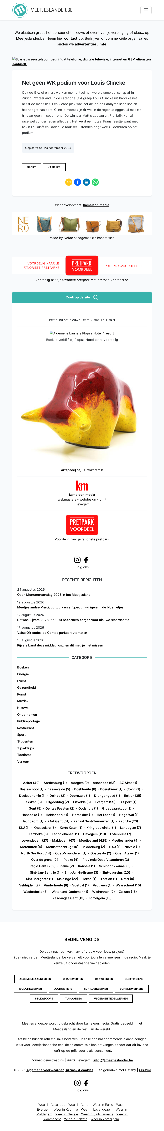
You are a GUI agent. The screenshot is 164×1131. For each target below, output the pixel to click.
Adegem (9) (80, 783)
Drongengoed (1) (107, 796)
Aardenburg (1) (55, 783)
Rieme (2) (67, 866)
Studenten (25, 741)
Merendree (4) (31, 847)
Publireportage (28, 721)
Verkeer (23, 762)
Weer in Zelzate (75, 1119)
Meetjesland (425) (93, 840)
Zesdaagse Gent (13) (68, 898)
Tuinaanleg (73, 998)
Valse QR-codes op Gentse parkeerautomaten (52, 633)
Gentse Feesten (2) (59, 808)
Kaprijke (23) (128, 821)
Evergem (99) (105, 802)
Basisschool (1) (31, 789)
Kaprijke (54, 167)
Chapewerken (73, 978)
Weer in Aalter (79, 1105)
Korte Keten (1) (71, 828)
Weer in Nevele (66, 1114)
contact (70, 38)
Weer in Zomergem (105, 1119)
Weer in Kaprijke (66, 1109)
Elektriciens (134, 978)
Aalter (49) (31, 783)
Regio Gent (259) (43, 866)
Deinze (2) (57, 796)
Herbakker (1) (82, 815)
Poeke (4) (71, 860)
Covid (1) (133, 789)
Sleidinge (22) (67, 879)
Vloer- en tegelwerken (111, 998)
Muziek (22, 701)
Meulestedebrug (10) (62, 847)
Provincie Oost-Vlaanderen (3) (105, 860)
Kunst (21, 694)
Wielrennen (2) (103, 892)
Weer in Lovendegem (97, 1109)
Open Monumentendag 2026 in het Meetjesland (54, 595)
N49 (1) (115, 847)
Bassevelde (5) (58, 789)
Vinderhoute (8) (56, 885)
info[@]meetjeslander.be (113, 1060)
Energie (23, 674)
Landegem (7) (130, 828)
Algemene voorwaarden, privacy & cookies (59, 1070)
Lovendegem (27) (34, 840)
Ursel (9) (127, 879)
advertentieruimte (90, 44)
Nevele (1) (132, 847)
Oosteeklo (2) (100, 853)
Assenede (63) (104, 783)
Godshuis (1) (88, 808)
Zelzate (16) (128, 892)
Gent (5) (35, 808)
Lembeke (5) (38, 834)
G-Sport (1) (127, 802)
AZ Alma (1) (128, 783)
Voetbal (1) (80, 885)
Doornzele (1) (79, 796)
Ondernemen (27, 715)
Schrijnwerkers (131, 988)
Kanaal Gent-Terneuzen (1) (93, 821)
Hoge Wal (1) (129, 815)
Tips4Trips (25, 748)
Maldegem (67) (63, 840)
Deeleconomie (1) (32, 796)
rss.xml (145, 1070)
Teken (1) (89, 879)
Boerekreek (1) (111, 789)
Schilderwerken (96, 988)
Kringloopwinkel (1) (101, 828)
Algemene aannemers (35, 978)
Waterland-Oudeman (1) (70, 892)
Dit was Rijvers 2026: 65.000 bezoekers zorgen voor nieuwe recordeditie (73, 620)
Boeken (23, 667)
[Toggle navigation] (146, 10)
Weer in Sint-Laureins (97, 1114)
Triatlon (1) (108, 879)
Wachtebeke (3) (35, 892)
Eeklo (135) (132, 796)
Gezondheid (26, 687)
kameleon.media (96, 205)
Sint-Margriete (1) (39, 879)
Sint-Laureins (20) (116, 872)
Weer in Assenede (51, 1105)
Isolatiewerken (30, 988)
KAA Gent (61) (58, 821)
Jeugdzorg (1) (32, 821)
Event (21, 681)
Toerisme (24, 755)
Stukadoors (44, 998)
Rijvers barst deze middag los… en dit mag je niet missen (60, 645)
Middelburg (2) (93, 847)
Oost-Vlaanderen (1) (70, 853)
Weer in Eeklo (103, 1105)
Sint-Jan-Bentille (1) (45, 872)
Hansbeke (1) (32, 815)
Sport (31, 167)
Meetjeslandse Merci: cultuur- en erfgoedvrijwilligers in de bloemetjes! (71, 607)
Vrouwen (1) (102, 885)
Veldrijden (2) (29, 885)
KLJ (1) (24, 828)
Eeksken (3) (33, 802)
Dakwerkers (104, 978)
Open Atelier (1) (127, 853)
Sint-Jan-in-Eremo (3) (81, 872)
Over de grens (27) (45, 860)
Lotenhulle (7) (120, 834)
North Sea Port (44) (36, 853)
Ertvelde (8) (82, 802)
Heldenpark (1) (57, 815)
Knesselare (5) (45, 828)
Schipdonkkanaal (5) (115, 866)
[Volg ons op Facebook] (87, 560)
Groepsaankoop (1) (116, 808)
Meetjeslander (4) (125, 840)
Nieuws (23, 708)
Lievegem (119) (94, 834)
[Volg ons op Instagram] (77, 559)
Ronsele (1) (86, 866)
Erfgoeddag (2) (57, 802)
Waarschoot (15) (128, 885)
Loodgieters (63, 988)
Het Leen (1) (106, 815)
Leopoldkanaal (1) (65, 834)
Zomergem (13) (100, 898)
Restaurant (25, 728)
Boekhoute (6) (85, 789)
